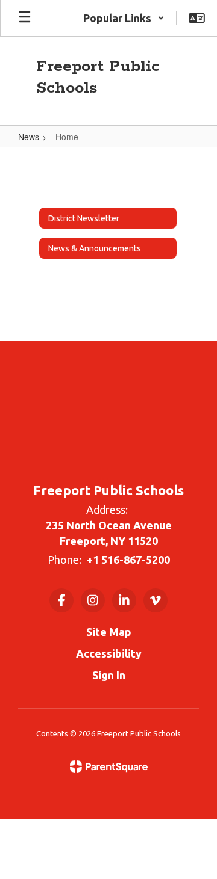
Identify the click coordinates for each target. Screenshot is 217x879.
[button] (124, 18)
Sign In (108, 675)
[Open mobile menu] (25, 18)
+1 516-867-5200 (128, 560)
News (28, 137)
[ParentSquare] (109, 766)
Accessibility (109, 653)
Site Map (108, 632)
